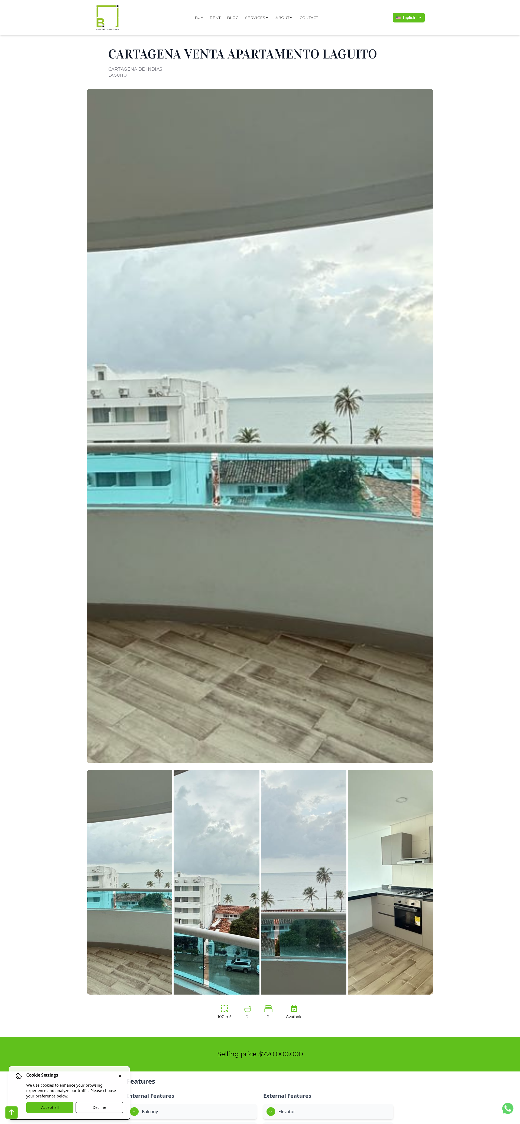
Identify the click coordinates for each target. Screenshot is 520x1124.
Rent (215, 17)
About (282, 17)
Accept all (50, 1107)
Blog (233, 17)
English (409, 17)
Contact (309, 17)
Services (255, 17)
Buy (199, 17)
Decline (99, 1107)
